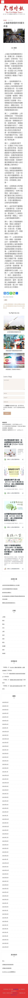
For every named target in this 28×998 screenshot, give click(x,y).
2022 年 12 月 (5, 863)
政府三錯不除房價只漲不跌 (16, 685)
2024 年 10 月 (5, 782)
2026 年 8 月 (5, 702)
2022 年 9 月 (5, 873)
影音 (3, 620)
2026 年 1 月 (5, 727)
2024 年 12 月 (5, 775)
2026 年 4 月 (5, 716)
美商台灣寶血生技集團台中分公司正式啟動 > (19, 306)
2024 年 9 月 (5, 786)
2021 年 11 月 (5, 910)
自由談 (5, 20)
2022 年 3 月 (5, 895)
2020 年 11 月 (5, 939)
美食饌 (3, 646)
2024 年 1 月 (5, 815)
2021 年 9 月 (5, 917)
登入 (3, 960)
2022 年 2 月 (5, 899)
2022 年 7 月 (5, 881)
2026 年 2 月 (5, 724)
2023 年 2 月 (5, 855)
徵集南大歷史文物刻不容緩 (16, 679)
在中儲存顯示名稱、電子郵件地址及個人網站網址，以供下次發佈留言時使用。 (14, 407)
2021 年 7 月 (5, 925)
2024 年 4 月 (5, 804)
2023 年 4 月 (5, 848)
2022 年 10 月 (5, 870)
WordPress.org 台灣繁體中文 (8, 971)
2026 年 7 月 (5, 706)
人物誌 (3, 616)
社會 (3, 638)
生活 (3, 635)
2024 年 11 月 (5, 779)
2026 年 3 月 (5, 720)
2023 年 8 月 (5, 833)
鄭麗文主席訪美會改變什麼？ (8, 602)
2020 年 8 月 (5, 946)
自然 (3, 649)
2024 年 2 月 (5, 811)
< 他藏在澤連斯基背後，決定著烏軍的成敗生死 (8, 306)
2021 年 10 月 (5, 914)
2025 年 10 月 (5, 738)
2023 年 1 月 (5, 859)
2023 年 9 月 (5, 830)
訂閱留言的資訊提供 (6, 968)
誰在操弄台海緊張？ (6, 592)
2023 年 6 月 (5, 841)
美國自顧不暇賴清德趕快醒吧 (14, 350)
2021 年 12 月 (5, 906)
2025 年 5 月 (5, 757)
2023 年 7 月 (5, 837)
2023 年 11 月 (5, 822)
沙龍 (3, 631)
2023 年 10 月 (5, 826)
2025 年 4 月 (5, 760)
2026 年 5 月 (5, 713)
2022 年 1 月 (5, 903)
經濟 (3, 642)
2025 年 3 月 (5, 764)
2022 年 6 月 (5, 884)
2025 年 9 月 (5, 742)
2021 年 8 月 (5, 921)
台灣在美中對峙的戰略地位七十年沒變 (10, 585)
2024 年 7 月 (5, 793)
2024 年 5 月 (5, 800)
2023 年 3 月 (5, 852)
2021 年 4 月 (5, 932)
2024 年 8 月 (5, 789)
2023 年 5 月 (5, 844)
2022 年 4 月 (5, 892)
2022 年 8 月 (5, 877)
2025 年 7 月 (5, 749)
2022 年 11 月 (5, 866)
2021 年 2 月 (5, 936)
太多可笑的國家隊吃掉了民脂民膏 (9, 588)
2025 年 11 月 (5, 735)
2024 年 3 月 (5, 808)
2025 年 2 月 (5, 768)
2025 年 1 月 (5, 771)
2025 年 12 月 (5, 731)
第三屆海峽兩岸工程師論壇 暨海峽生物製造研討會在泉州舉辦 (13, 598)
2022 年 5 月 (5, 888)
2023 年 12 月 (5, 819)
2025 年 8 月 (5, 746)
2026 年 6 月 (5, 709)
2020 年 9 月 (5, 943)
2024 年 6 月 (5, 797)
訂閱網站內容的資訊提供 (7, 964)
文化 (3, 627)
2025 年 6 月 (5, 753)
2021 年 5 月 (5, 928)
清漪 (6, 300)
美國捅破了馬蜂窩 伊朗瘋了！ (14, 369)
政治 (3, 624)
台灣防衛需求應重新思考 (14, 332)
